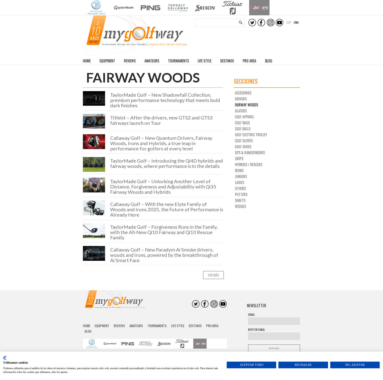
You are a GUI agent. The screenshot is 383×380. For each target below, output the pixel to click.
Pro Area (249, 60)
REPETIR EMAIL (256, 329)
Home (87, 60)
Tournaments (178, 60)
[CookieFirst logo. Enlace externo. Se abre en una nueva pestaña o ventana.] (5, 358)
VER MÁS (213, 275)
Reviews (130, 60)
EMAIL (251, 314)
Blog (268, 60)
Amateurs (152, 60)
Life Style (204, 60)
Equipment (107, 60)
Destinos (227, 60)
